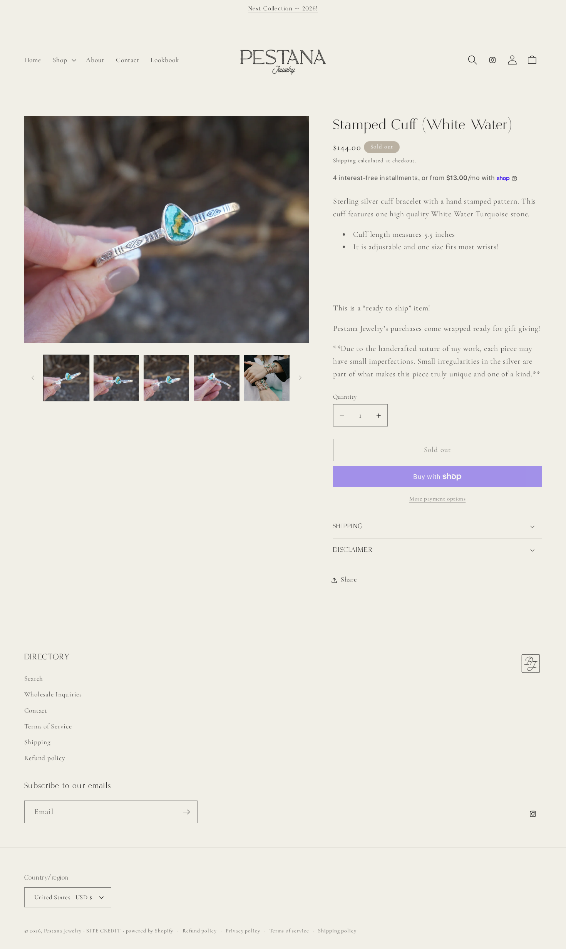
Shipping (344, 160)
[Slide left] (32, 377)
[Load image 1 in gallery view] (66, 378)
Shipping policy (337, 930)
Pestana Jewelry (63, 930)
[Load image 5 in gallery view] (267, 378)
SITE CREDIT (103, 930)
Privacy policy (243, 930)
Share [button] (349, 580)
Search (34, 678)
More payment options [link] (437, 499)
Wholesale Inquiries (53, 694)
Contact (35, 710)
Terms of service (289, 930)
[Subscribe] (186, 812)
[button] (63, 60)
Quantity (345, 397)
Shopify (164, 930)
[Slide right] (300, 377)
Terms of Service (48, 726)
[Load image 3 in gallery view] (166, 378)
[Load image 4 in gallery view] (216, 378)
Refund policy (44, 758)
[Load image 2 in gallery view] (116, 378)
